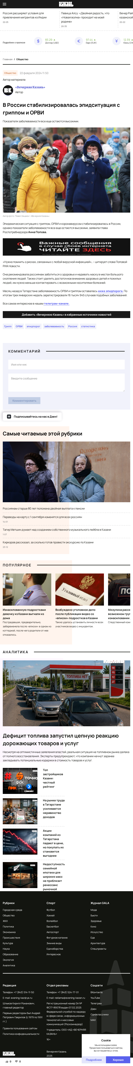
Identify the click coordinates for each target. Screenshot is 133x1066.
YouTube (95, 997)
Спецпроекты (98, 948)
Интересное (54, 954)
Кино (93, 926)
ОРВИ (19, 326)
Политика (8, 926)
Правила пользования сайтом (20, 1028)
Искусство (97, 932)
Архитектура (98, 943)
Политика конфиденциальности (21, 1033)
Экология (8, 959)
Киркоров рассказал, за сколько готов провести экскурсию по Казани (48, 542)
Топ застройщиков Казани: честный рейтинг (53, 778)
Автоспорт (53, 932)
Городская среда (12, 909)
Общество (22, 59)
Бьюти (94, 915)
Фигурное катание (57, 937)
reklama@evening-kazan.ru (70, 997)
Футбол (51, 909)
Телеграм (96, 1003)
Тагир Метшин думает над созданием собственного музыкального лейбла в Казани (57, 530)
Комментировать (24, 401)
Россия (72, 326)
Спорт (51, 903)
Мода (94, 909)
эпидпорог (33, 326)
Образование (10, 954)
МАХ (93, 1020)
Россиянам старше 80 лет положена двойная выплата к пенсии (44, 508)
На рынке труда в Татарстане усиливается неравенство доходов (54, 808)
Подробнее (94, 1060)
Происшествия (11, 937)
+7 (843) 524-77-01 (68, 992)
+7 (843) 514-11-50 (24, 992)
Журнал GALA (100, 903)
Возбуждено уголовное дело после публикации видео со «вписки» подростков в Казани (76, 614)
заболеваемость (54, 326)
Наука (6, 948)
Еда (93, 937)
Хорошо (118, 1060)
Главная (7, 59)
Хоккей (51, 915)
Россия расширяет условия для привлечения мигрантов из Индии (25, 15)
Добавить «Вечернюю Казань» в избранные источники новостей (66, 314)
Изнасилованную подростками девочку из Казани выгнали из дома (24, 614)
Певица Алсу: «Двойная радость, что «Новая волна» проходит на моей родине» (85, 17)
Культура (8, 943)
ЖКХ (5, 921)
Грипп (8, 326)
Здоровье (96, 921)
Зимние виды (54, 943)
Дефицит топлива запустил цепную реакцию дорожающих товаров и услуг (61, 739)
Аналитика (15, 652)
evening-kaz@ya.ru (21, 997)
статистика (88, 326)
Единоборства (55, 948)
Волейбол (52, 921)
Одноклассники (100, 1014)
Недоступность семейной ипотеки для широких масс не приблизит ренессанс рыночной (54, 876)
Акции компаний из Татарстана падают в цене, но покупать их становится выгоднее (53, 843)
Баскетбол (53, 926)
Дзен (93, 1009)
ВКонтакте (97, 992)
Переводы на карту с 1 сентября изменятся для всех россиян (42, 517)
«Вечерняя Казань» (30, 87)
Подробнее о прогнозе (14, 42)
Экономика (9, 932)
